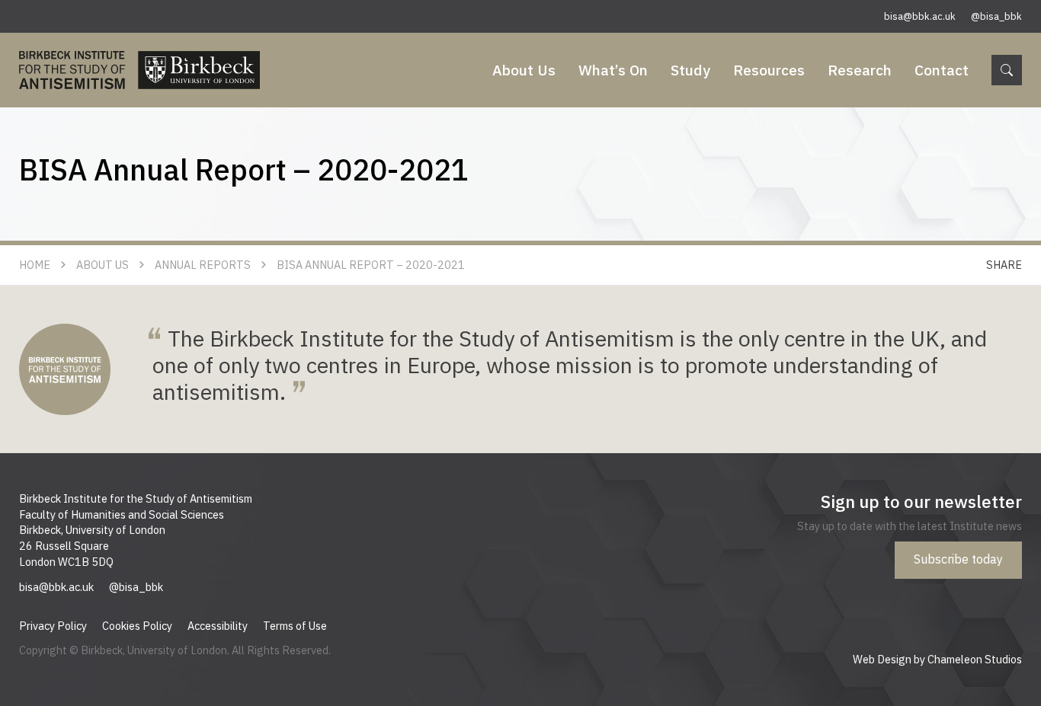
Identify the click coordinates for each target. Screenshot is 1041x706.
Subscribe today (958, 559)
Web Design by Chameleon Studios (937, 659)
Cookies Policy (137, 625)
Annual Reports (203, 264)
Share (1004, 264)
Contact (941, 69)
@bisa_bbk (996, 16)
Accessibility (217, 625)
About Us (524, 69)
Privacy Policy (53, 625)
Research (860, 69)
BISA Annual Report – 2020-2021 (371, 264)
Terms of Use (295, 625)
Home (34, 264)
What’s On (613, 69)
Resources (769, 69)
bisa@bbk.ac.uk (920, 16)
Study (690, 69)
